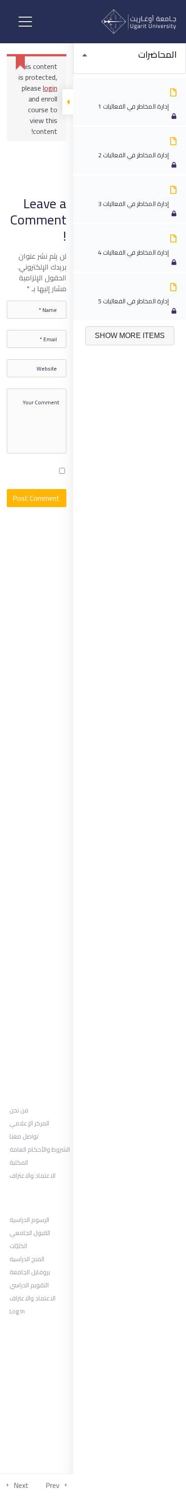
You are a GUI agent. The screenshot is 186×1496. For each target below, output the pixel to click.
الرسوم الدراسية (29, 1220)
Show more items (130, 335)
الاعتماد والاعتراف (32, 1175)
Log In (17, 1311)
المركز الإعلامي (29, 1123)
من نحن (18, 1110)
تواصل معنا (23, 1136)
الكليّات (18, 1246)
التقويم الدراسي (29, 1285)
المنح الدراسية (26, 1259)
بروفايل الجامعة (29, 1272)
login (50, 88)
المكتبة (18, 1162)
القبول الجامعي (29, 1233)
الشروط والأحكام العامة (39, 1149)
